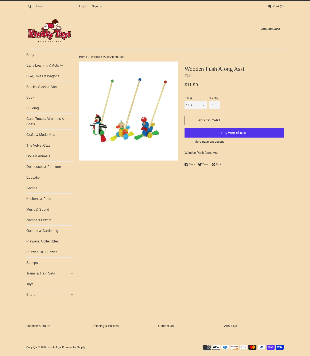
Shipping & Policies (105, 326)
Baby (30, 55)
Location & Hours (38, 326)
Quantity (213, 98)
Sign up (97, 6)
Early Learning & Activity (44, 65)
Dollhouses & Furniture (43, 167)
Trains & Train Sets (49, 273)
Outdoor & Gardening (42, 231)
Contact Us (166, 326)
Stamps (32, 263)
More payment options (209, 141)
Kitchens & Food (38, 199)
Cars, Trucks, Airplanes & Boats (45, 121)
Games (31, 188)
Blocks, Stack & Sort (49, 87)
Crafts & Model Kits (40, 135)
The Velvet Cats (38, 145)
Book (30, 97)
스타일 (188, 98)
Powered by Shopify (73, 347)
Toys (49, 284)
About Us (230, 326)
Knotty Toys (54, 347)
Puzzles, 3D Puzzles (49, 252)
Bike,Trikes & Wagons (42, 76)
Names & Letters (38, 220)
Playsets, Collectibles (42, 241)
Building (32, 108)
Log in (83, 6)
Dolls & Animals (38, 156)
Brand (49, 294)
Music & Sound (37, 209)
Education (34, 177)
